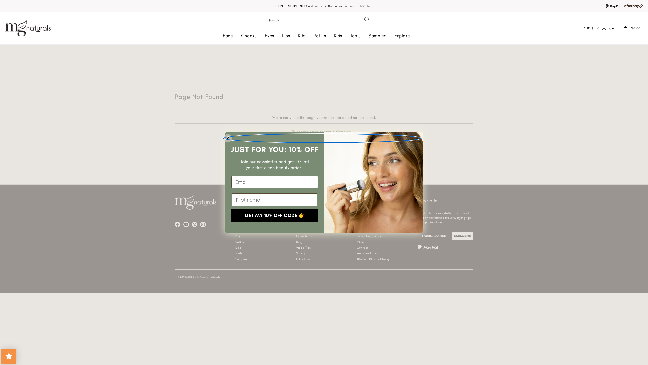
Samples (377, 36)
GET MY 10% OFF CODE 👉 (275, 215)
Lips (286, 36)
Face (228, 36)
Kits (302, 36)
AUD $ (588, 28)
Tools (355, 36)
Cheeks (249, 36)
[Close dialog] (322, 138)
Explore (402, 36)
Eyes (269, 36)
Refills (319, 36)
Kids (338, 36)
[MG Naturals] (28, 28)
